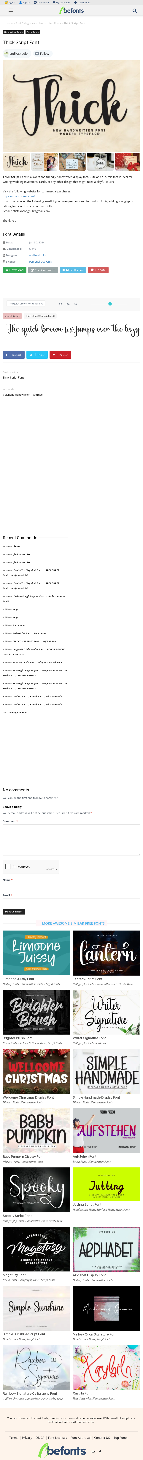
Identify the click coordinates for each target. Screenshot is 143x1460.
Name (8, 880)
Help (15, 609)
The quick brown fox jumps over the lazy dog (73, 329)
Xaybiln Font (82, 1393)
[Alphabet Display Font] (106, 1249)
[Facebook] (100, 1452)
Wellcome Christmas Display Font (28, 1097)
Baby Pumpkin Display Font (23, 1157)
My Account (43, 2)
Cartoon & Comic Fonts (32, 1043)
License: (11, 261)
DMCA (40, 1437)
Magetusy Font (14, 1275)
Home (9, 23)
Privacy (27, 1437)
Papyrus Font (19, 712)
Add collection (75, 270)
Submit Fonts (84, 2)
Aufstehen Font (84, 1156)
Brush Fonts (10, 1043)
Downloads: (14, 248)
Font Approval (80, 1437)
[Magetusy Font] (36, 1248)
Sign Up (24, 2)
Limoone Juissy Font (18, 979)
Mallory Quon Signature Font (95, 1334)
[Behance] (93, 1452)
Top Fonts (121, 1437)
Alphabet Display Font (89, 1275)
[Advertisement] (31, 466)
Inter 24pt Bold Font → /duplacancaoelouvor (37, 662)
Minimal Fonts (105, 1209)
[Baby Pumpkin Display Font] (36, 1130)
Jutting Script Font (87, 1204)
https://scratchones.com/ (19, 196)
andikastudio (37, 255)
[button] (134, 12)
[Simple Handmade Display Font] (106, 1071)
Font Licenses (57, 1437)
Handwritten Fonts (49, 23)
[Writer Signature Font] (106, 1012)
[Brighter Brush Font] (36, 1012)
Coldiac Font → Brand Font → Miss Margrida (37, 696)
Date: (9, 242)
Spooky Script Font (17, 1216)
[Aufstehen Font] (106, 1130)
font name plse (22, 554)
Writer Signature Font (89, 1038)
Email (7, 895)
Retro (17, 546)
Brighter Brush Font (18, 1038)
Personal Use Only (40, 261)
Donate (100, 270)
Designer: (12, 255)
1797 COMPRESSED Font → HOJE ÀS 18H (34, 641)
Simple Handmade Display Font (96, 1097)
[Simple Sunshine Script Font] (36, 1308)
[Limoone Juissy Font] (36, 953)
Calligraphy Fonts (83, 984)
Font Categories (25, 23)
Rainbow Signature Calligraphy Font (30, 1393)
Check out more (45, 270)
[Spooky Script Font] (36, 1189)
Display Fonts (11, 984)
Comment (10, 821)
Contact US (102, 1437)
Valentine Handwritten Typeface (23, 394)
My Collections (63, 2)
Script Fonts (33, 32)
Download (16, 270)
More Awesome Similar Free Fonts (73, 923)
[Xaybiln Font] (106, 1367)
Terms (13, 1437)
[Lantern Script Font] (106, 953)
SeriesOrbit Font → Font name (29, 633)
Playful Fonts (52, 984)
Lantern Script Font (87, 979)
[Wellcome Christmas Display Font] (36, 1071)
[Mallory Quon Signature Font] (106, 1308)
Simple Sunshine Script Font (24, 1334)
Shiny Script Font (13, 377)
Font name (18, 625)
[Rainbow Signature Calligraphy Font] (36, 1367)
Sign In (10, 2)
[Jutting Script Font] (106, 1184)
